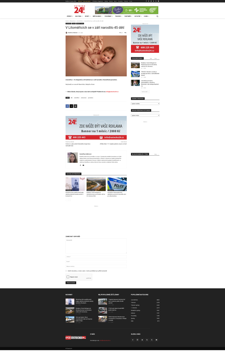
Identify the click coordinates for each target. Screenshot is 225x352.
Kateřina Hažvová (72, 32)
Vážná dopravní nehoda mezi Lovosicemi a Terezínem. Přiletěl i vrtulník (117, 318)
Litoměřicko (80, 21)
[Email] (71, 106)
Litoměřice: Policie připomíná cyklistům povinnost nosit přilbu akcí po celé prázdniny (116, 194)
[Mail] (151, 1)
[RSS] (154, 1)
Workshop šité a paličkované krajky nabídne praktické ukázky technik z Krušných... (84, 301)
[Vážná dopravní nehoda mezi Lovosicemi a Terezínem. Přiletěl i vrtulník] (102, 319)
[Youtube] (158, 1)
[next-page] (69, 200)
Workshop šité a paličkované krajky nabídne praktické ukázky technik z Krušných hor (75, 194)
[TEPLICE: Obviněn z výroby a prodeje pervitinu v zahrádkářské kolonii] (135, 74)
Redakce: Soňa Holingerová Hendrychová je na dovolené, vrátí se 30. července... (149, 64)
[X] (156, 1)
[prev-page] (67, 200)
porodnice (90, 97)
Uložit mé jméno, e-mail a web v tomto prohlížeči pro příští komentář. (87, 271)
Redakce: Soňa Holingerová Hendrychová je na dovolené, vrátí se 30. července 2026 (96, 194)
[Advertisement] (96, 219)
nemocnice (83, 97)
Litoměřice (76, 97)
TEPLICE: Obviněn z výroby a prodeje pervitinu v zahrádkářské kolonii (150, 73)
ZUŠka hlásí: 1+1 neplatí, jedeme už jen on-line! (113, 144)
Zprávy (73, 23)
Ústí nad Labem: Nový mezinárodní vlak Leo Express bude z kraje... (84, 319)
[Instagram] (149, 1)
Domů (67, 21)
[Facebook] (146, 1)
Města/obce (73, 21)
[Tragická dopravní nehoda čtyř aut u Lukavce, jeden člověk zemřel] (102, 302)
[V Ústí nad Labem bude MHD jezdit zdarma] (102, 310)
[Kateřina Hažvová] (67, 33)
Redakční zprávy (80, 23)
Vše (151, 58)
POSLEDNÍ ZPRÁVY (137, 58)
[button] (157, 16)
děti (71, 97)
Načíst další (144, 91)
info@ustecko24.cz (112, 91)
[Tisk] (75, 106)
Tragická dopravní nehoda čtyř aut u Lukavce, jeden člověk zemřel (116, 301)
